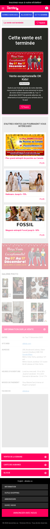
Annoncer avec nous (25, 513)
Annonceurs (10, 499)
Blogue (7, 473)
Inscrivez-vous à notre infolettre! (25, 2)
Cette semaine (41, 15)
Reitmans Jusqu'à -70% (16, 194)
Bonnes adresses (10, 15)
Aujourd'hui (26, 15)
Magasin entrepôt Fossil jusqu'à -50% (22, 230)
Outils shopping (11, 493)
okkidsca (25, 391)
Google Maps (27, 354)
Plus (42, 163)
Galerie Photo (10, 274)
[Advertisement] (25, 421)
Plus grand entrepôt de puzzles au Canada (24, 158)
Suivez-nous (10, 505)
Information (10, 487)
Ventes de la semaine (13, 457)
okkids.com (26, 344)
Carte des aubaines (12, 465)
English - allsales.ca (25, 481)
